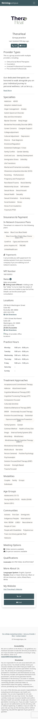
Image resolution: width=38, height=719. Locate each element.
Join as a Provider (29, 634)
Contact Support (21, 636)
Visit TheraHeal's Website (13, 589)
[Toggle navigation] (34, 3)
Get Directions (11, 315)
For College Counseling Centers (12, 634)
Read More (8, 90)
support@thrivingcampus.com (11, 657)
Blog (13, 636)
